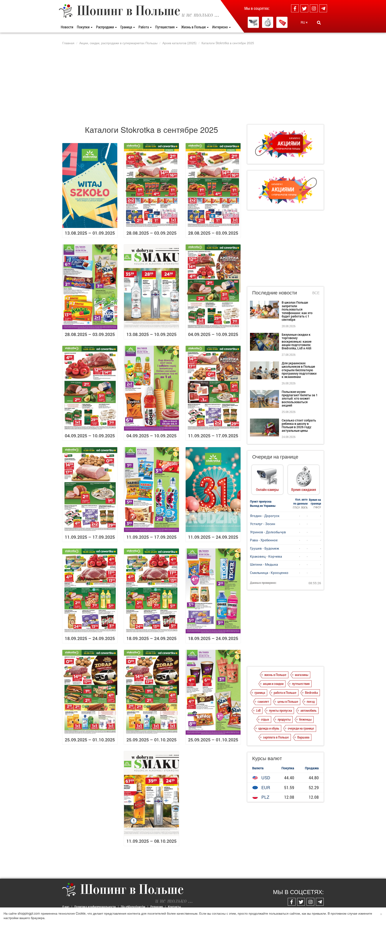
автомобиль (308, 710)
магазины (301, 674)
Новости (67, 27)
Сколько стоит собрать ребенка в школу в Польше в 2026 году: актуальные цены (299, 425)
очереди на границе (301, 728)
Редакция (156, 907)
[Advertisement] (193, 84)
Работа (143, 27)
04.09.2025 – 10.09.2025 (213, 334)
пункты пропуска (280, 710)
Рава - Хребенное (264, 540)
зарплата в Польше (276, 737)
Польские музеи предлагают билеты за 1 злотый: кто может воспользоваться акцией (300, 399)
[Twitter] (304, 8)
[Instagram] (314, 8)
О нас (65, 907)
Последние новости (274, 292)
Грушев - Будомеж (264, 548)
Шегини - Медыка (264, 564)
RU (303, 22)
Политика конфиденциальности (95, 907)
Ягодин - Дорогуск (264, 515)
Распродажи (105, 27)
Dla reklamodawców (133, 907)
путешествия (301, 683)
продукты (284, 719)
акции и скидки (273, 683)
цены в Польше (287, 701)
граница (259, 692)
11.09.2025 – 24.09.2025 (213, 537)
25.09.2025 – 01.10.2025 (90, 739)
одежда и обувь (268, 728)
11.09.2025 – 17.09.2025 (213, 435)
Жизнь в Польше (193, 27)
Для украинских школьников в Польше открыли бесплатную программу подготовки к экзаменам (299, 370)
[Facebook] (295, 8)
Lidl (258, 710)
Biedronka (311, 692)
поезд (311, 701)
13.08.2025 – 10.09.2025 (151, 334)
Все (316, 292)
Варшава (303, 737)
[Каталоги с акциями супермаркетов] (281, 22)
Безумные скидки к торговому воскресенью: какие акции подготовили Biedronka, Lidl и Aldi (296, 341)
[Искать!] (319, 22)
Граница (126, 27)
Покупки (83, 27)
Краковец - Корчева (266, 556)
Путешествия (165, 27)
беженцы (305, 719)
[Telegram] (323, 8)
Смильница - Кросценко (269, 572)
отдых (265, 719)
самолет (263, 701)
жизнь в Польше (275, 674)
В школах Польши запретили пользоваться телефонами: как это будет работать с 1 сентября (297, 311)
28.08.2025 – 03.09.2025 (151, 233)
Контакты (174, 907)
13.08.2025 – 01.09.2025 (90, 233)
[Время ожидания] (267, 22)
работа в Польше (285, 692)
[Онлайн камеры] (253, 22)
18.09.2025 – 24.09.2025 (90, 638)
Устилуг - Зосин (262, 523)
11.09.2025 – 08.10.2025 (151, 841)
